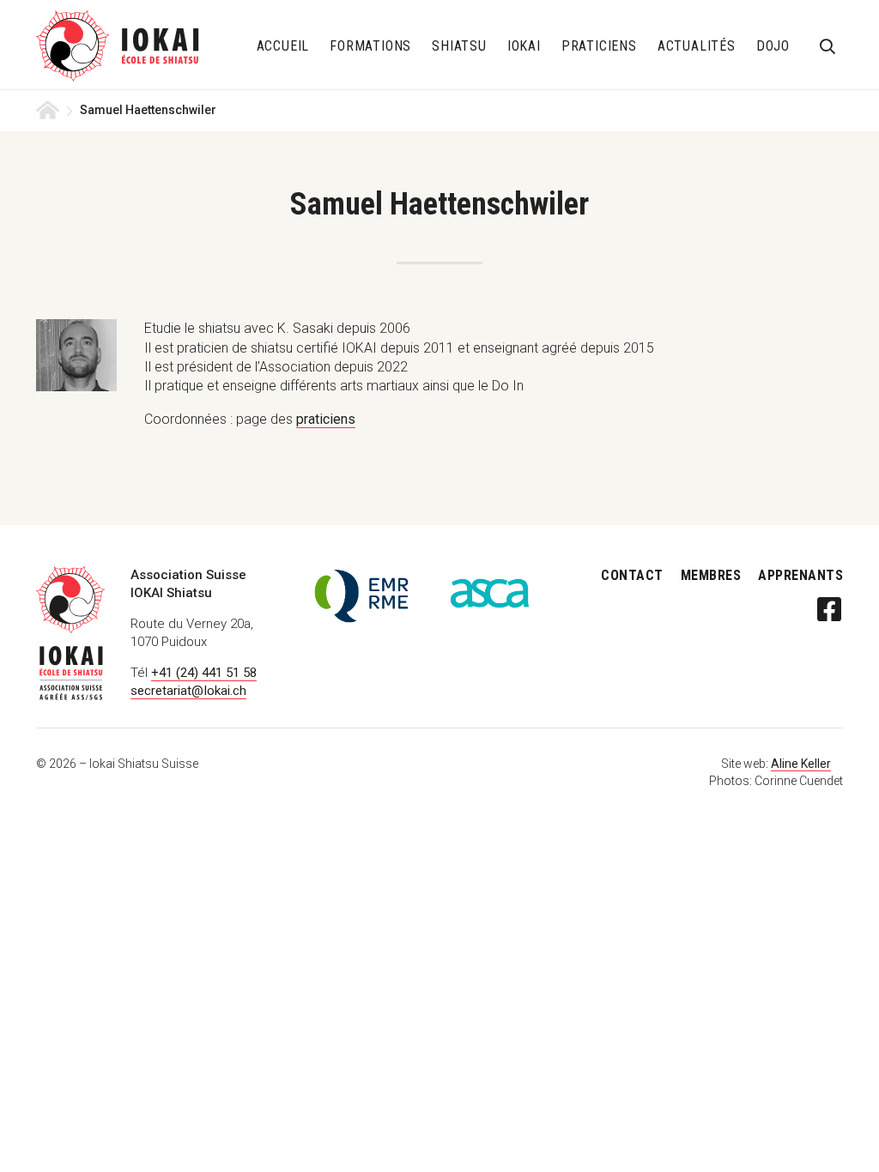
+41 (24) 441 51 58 (204, 672)
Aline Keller (801, 763)
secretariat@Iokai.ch (188, 690)
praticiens (325, 419)
